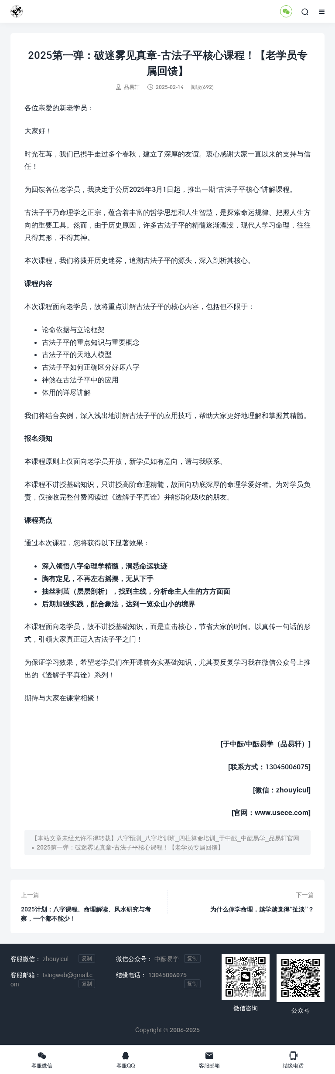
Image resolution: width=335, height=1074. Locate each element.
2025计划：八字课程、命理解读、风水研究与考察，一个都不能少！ (86, 913)
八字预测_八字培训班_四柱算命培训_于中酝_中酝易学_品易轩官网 (208, 838)
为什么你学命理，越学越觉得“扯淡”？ (262, 909)
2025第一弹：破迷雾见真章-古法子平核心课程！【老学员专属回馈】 (130, 847)
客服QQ (125, 1059)
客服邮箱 (209, 1059)
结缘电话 (293, 1059)
